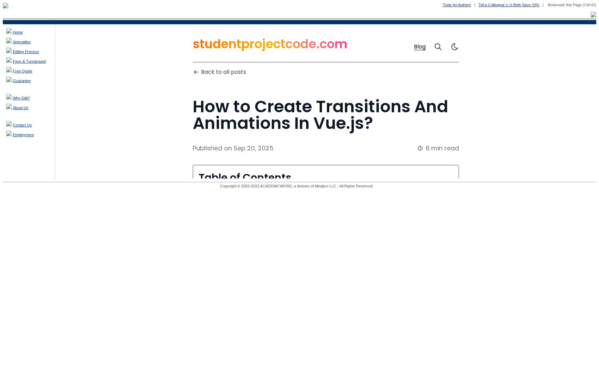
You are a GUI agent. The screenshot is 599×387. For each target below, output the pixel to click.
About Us (20, 108)
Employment (23, 135)
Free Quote (22, 71)
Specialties (22, 42)
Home (18, 32)
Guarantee (22, 81)
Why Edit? (21, 98)
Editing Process (26, 52)
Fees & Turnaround (29, 61)
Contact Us (22, 125)
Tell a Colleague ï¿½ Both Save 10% (508, 5)
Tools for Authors (457, 5)
